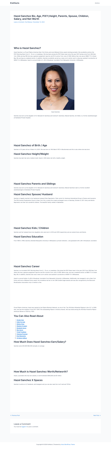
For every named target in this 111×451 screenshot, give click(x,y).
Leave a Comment (19, 22)
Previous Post (15, 415)
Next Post (97, 415)
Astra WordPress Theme (68, 444)
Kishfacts (14, 3)
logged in (24, 426)
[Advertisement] (55, 35)
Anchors (97, 3)
